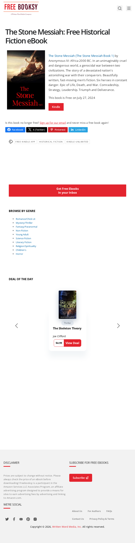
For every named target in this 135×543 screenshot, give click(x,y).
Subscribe (79, 477)
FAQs (109, 511)
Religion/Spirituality (26, 246)
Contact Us (78, 518)
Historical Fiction (51, 141)
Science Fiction (23, 238)
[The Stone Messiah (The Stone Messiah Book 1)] (26, 79)
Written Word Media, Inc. (67, 526)
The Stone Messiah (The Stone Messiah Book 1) (81, 56)
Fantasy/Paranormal (26, 226)
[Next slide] (118, 325)
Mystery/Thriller (24, 222)
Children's (21, 250)
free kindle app (25, 141)
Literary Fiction (23, 242)
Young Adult (22, 234)
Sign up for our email (53, 122)
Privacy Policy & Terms (101, 518)
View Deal (72, 343)
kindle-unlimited (77, 141)
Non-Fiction (22, 230)
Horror (19, 253)
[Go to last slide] (16, 325)
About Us (77, 511)
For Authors (94, 511)
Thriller (67, 322)
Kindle (56, 107)
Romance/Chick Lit (25, 218)
